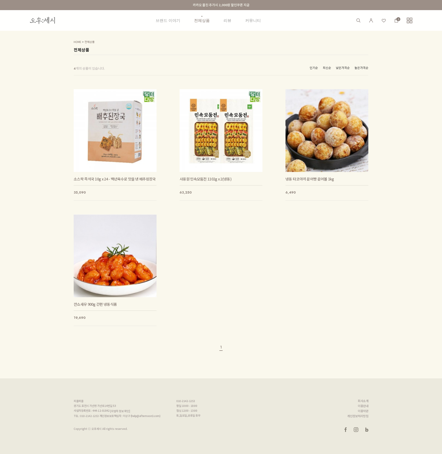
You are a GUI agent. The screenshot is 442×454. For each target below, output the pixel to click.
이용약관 (363, 411)
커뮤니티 (253, 20)
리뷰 (227, 20)
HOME (77, 42)
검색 (358, 20)
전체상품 (202, 20)
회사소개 (363, 401)
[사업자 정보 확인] (120, 411)
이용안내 (363, 406)
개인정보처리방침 (357, 416)
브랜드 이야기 (168, 20)
